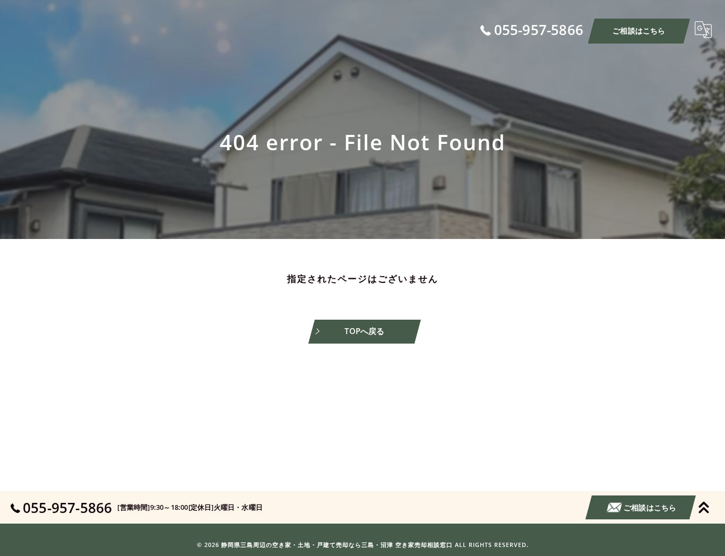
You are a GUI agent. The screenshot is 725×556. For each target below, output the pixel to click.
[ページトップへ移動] (703, 507)
